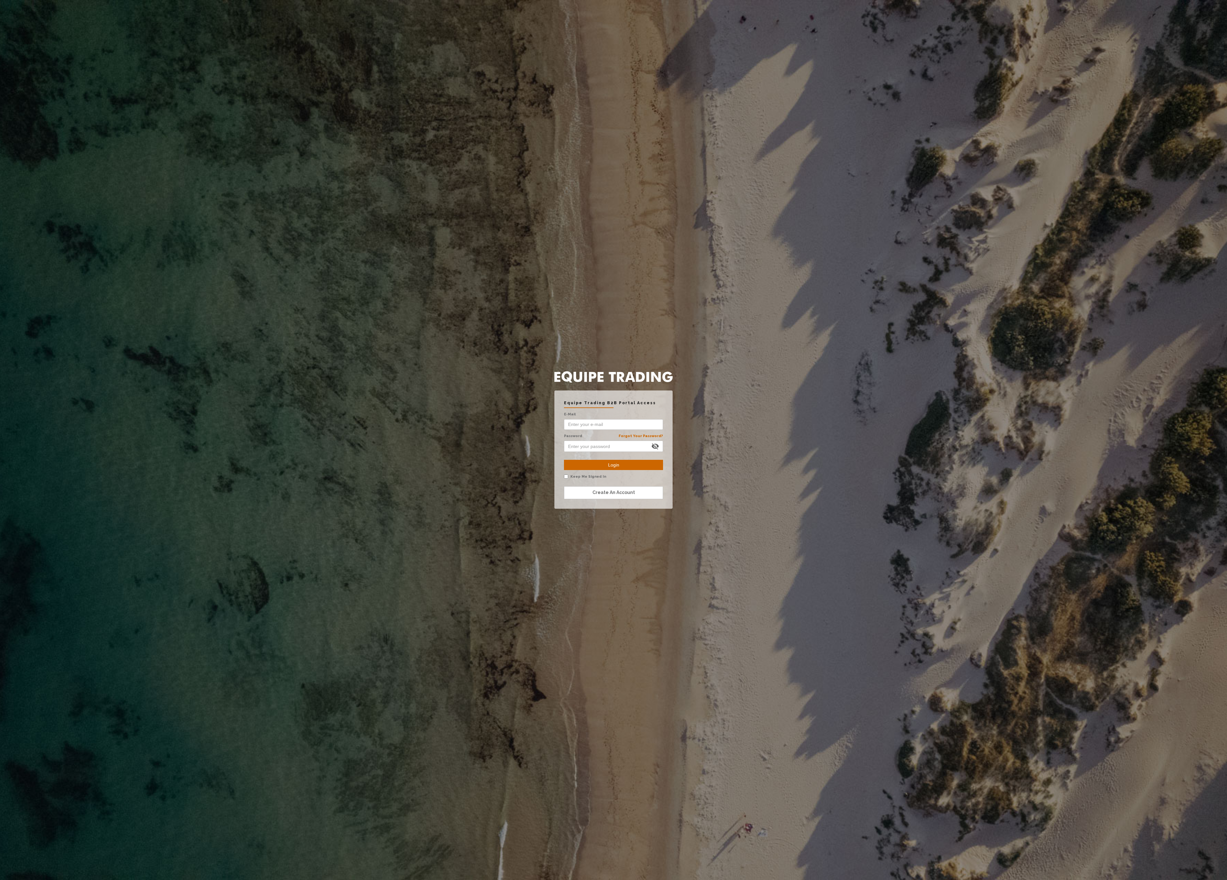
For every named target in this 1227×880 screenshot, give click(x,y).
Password (613, 436)
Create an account (613, 492)
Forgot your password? (641, 436)
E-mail (570, 414)
